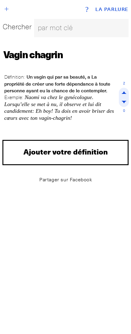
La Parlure (112, 9)
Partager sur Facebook (65, 180)
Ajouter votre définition (65, 151)
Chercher (17, 26)
